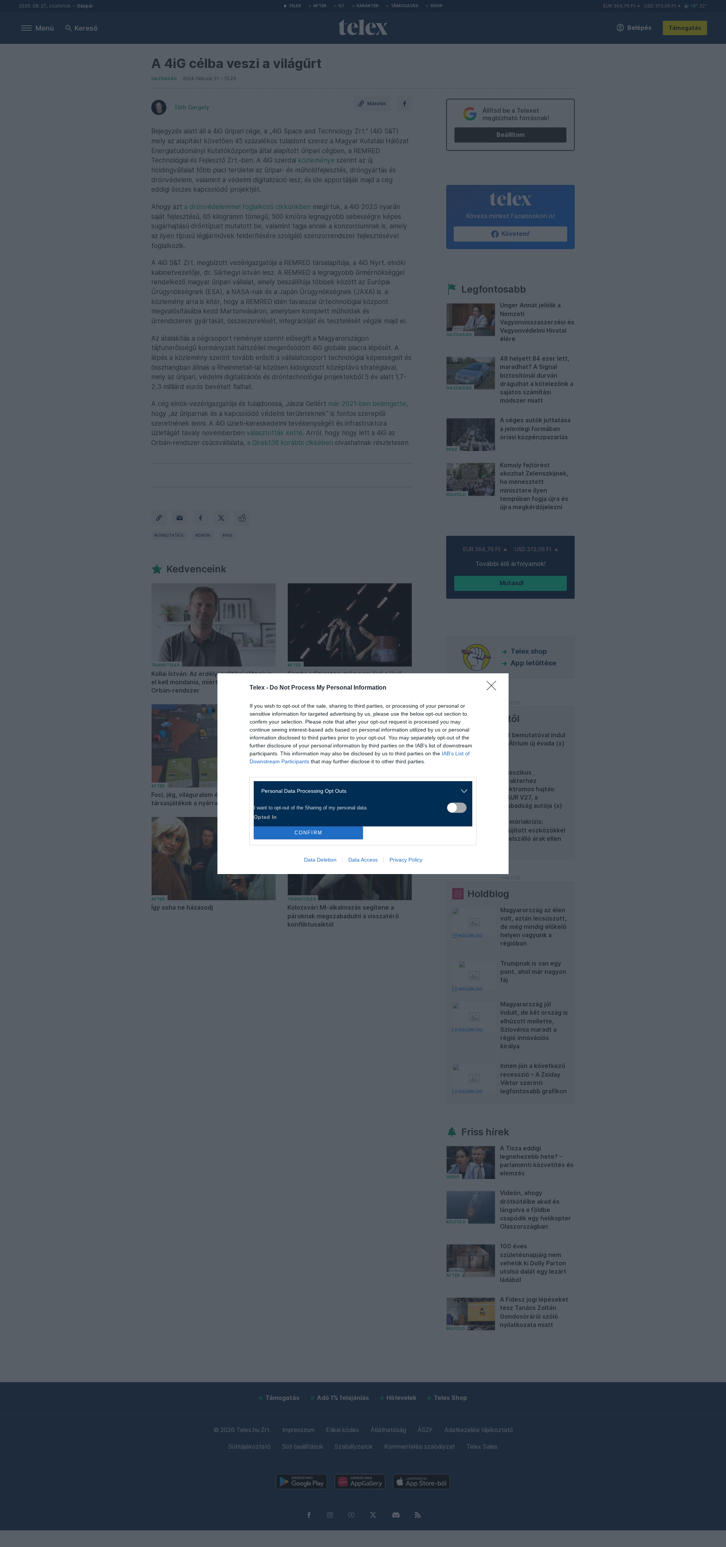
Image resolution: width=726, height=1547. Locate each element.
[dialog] (363, 773)
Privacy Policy (405, 860)
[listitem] (360, 791)
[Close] (494, 688)
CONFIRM (309, 833)
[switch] (457, 808)
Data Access (363, 860)
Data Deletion (320, 860)
